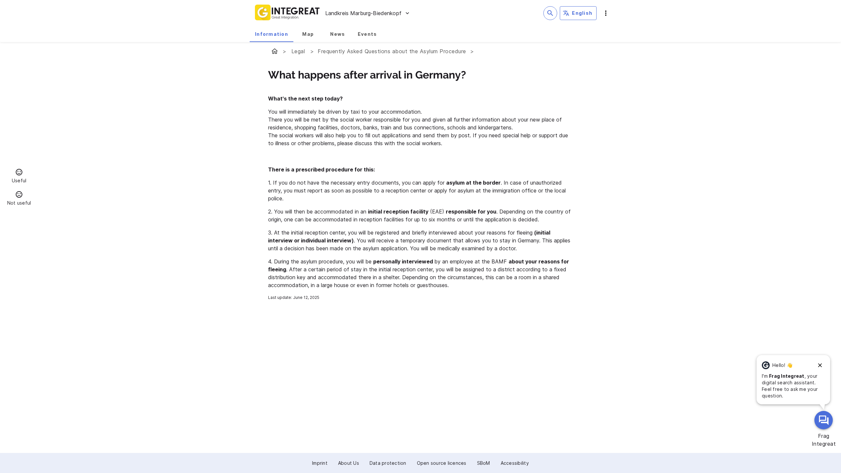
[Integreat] (287, 13)
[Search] (550, 13)
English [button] (582, 13)
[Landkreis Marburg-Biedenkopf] (274, 51)
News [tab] (337, 34)
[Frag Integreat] (823, 420)
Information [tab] (271, 34)
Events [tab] (367, 34)
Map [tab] (308, 34)
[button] (19, 177)
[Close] (820, 365)
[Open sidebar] (605, 13)
